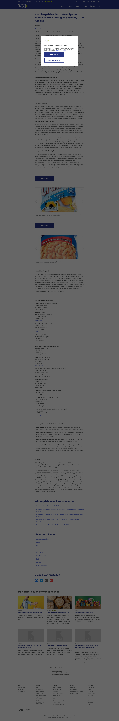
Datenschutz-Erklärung (61, 50)
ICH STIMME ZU (54, 54)
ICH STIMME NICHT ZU (54, 60)
